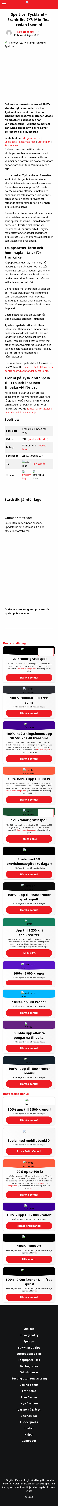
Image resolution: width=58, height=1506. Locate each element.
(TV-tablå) (39, 463)
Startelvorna (12, 145)
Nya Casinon (29, 1403)
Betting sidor (29, 1366)
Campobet (29, 1440)
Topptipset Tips (29, 1360)
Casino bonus (29, 1385)
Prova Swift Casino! (29, 1151)
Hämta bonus (29, 839)
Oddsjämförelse (30, 138)
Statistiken (44, 141)
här (35, 793)
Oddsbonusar (29, 1372)
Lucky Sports (29, 1422)
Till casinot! (29, 1259)
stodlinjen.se (11, 791)
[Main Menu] (3, 4)
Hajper (29, 1434)
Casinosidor (29, 1416)
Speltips (29, 1341)
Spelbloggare (25, 31)
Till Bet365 (29, 953)
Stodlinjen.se (21, 669)
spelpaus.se (21, 791)
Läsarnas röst (27, 141)
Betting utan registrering (29, 1378)
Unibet (29, 1428)
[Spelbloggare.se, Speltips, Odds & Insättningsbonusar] (29, 4)
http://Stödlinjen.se (43, 750)
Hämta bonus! (29, 677)
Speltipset (11, 141)
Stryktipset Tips (29, 1347)
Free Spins (29, 1391)
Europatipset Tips (29, 1353)
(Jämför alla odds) (38, 439)
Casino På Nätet (29, 1409)
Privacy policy (29, 1335)
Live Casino (29, 1397)
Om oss (29, 1329)
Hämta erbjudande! (29, 1225)
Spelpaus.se (31, 669)
